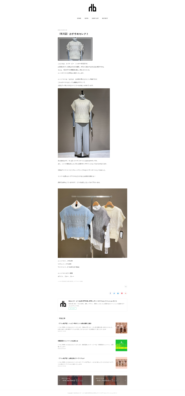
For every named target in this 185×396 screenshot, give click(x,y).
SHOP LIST (95, 18)
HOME (79, 18)
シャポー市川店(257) (62, 281)
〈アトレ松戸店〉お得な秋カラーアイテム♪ (71, 358)
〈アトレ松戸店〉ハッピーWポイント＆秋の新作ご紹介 (74, 323)
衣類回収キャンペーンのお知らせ (68, 341)
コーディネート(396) (78, 281)
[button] (79, 18)
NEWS (86, 18)
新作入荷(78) (70, 281)
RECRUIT (105, 18)
